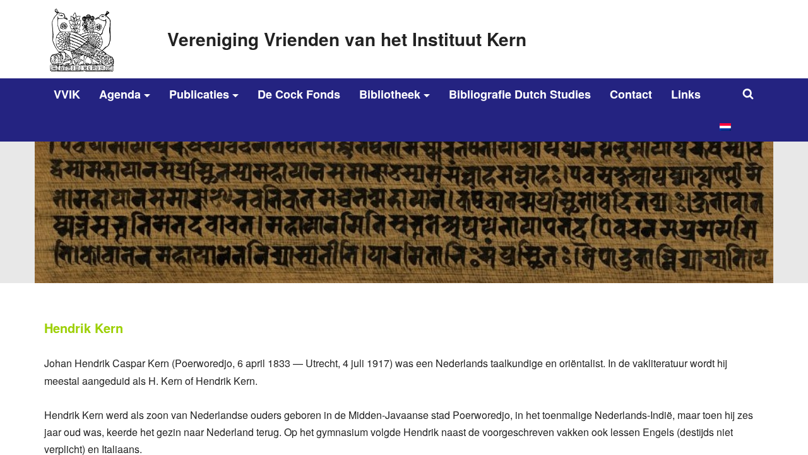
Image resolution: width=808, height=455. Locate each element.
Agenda (120, 94)
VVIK (67, 94)
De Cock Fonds (299, 94)
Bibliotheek (389, 94)
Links (686, 94)
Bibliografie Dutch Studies (520, 94)
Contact (631, 94)
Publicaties (199, 94)
